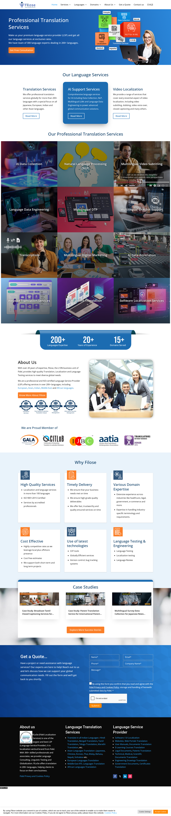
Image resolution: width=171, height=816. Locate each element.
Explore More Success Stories (85, 629)
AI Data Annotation (142, 255)
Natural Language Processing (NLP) (85, 166)
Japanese (100, 750)
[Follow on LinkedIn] (125, 776)
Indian (37, 388)
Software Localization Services (142, 300)
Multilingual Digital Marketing (85, 255)
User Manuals (121, 744)
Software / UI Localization (127, 737)
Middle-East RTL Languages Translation (86, 763)
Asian (30, 388)
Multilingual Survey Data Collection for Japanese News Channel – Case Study (129, 612)
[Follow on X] (120, 776)
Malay (92, 754)
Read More (31, 115)
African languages (65, 388)
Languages (79, 5)
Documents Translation (140, 744)
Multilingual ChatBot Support (142, 209)
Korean (79, 754)
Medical (128, 754)
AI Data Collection (29, 164)
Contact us (139, 5)
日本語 (150, 5)
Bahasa (99, 754)
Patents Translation (142, 750)
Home (54, 5)
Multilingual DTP (85, 209)
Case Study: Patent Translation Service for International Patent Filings (84, 612)
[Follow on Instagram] (130, 776)
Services (64, 5)
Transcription (29, 255)
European (22, 388)
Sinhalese (79, 757)
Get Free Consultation (21, 50)
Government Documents (127, 763)
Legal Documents (123, 750)
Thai (86, 754)
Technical (119, 754)
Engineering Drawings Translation (131, 760)
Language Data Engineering (29, 209)
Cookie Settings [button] (145, 812)
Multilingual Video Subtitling (141, 164)
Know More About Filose (32, 395)
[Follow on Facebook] (115, 776)
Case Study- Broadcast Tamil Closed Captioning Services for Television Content (37, 612)
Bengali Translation (88, 741)
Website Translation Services (29, 300)
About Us (108, 5)
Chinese (71, 754)
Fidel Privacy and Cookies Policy (35, 776)
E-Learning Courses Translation (130, 747)
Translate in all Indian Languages (83, 737)
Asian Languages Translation (81, 750)
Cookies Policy (111, 813)
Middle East (46, 388)
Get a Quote (124, 5)
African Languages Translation (81, 767)
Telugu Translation (88, 744)
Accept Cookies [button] (160, 812)
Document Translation (85, 300)
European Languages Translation (83, 760)
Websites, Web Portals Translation (131, 741)
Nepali (70, 757)
